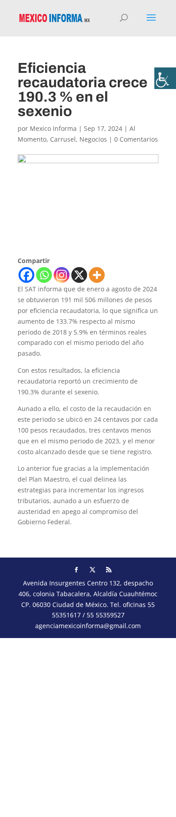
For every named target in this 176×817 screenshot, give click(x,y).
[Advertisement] (88, 725)
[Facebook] (26, 275)
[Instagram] (61, 275)
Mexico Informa (53, 128)
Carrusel (63, 139)
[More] (97, 275)
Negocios (93, 139)
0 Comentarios (136, 139)
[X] (79, 275)
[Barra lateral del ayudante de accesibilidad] (165, 78)
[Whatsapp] (44, 275)
